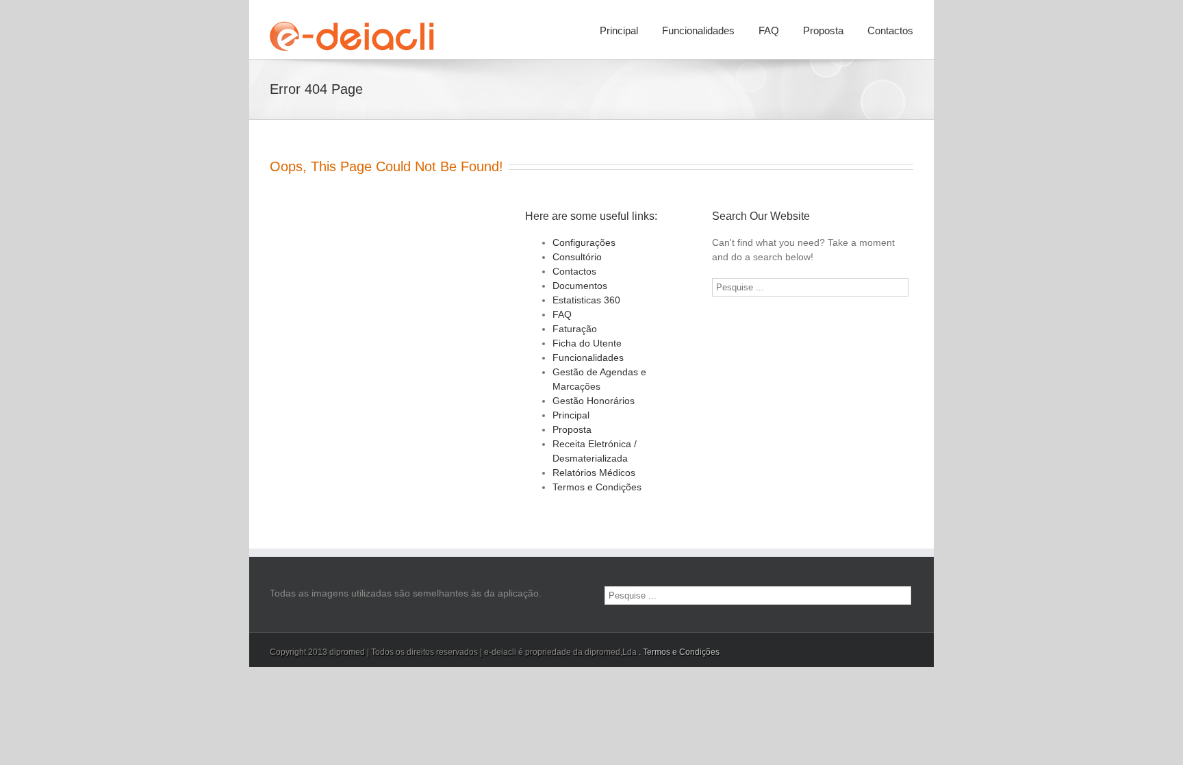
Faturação (574, 328)
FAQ (769, 30)
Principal (619, 30)
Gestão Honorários (593, 400)
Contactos (890, 30)
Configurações (583, 242)
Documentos (579, 285)
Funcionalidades (698, 30)
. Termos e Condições (679, 652)
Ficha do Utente (587, 343)
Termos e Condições (596, 486)
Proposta (823, 30)
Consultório (577, 256)
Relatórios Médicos (593, 472)
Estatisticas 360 (586, 299)
